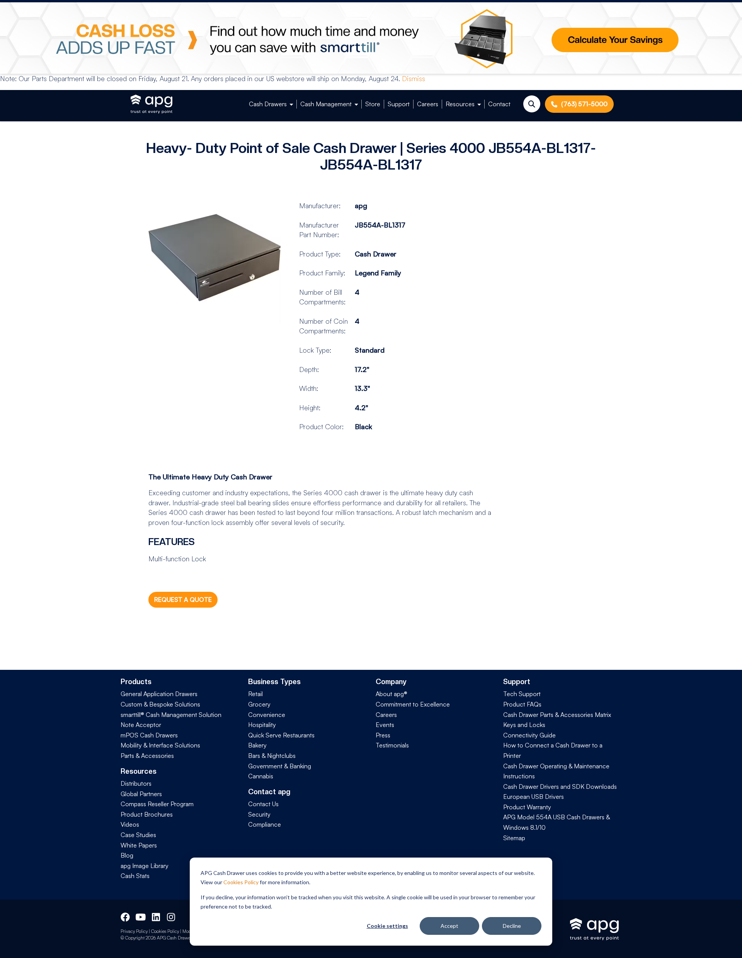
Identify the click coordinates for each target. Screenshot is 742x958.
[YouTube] (140, 916)
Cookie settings (387, 925)
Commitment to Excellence (413, 704)
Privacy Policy (134, 931)
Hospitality (262, 725)
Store (372, 104)
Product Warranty (527, 807)
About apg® (391, 694)
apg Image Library (144, 866)
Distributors (136, 783)
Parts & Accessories (147, 755)
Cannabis (260, 776)
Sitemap (514, 838)
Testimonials (392, 745)
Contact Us (263, 804)
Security (259, 814)
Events (385, 725)
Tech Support (522, 694)
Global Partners (141, 794)
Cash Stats (135, 876)
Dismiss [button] (413, 78)
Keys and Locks (524, 725)
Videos (130, 824)
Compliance (264, 824)
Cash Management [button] (326, 104)
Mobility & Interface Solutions (160, 745)
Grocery (259, 704)
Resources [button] (460, 104)
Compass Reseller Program (157, 804)
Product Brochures (147, 814)
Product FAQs (522, 704)
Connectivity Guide (529, 735)
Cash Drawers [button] (268, 104)
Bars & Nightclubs (272, 755)
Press (383, 735)
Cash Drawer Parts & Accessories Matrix (557, 714)
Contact (499, 104)
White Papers (139, 845)
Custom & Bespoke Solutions (160, 704)
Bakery (257, 745)
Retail (255, 694)
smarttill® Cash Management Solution (171, 714)
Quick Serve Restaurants (281, 735)
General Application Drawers (159, 694)
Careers (427, 104)
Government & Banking (279, 766)
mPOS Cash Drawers (149, 735)
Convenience (266, 714)
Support (399, 104)
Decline (512, 925)
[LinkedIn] (156, 916)
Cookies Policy (241, 882)
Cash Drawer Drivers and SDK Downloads (560, 786)
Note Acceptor (141, 725)
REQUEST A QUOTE (183, 599)
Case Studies (138, 835)
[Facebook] (125, 916)
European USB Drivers (533, 796)
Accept (449, 925)
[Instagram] (171, 916)
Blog (127, 855)
